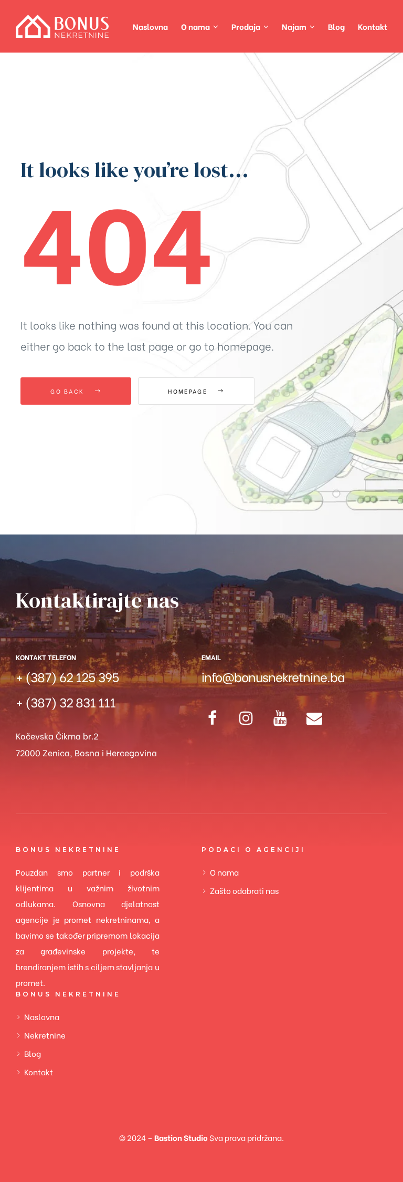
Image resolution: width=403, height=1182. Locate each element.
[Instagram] (246, 718)
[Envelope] (314, 718)
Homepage (189, 391)
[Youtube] (280, 718)
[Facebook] (212, 718)
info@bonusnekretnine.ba (273, 676)
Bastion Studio (181, 1137)
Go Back (68, 391)
